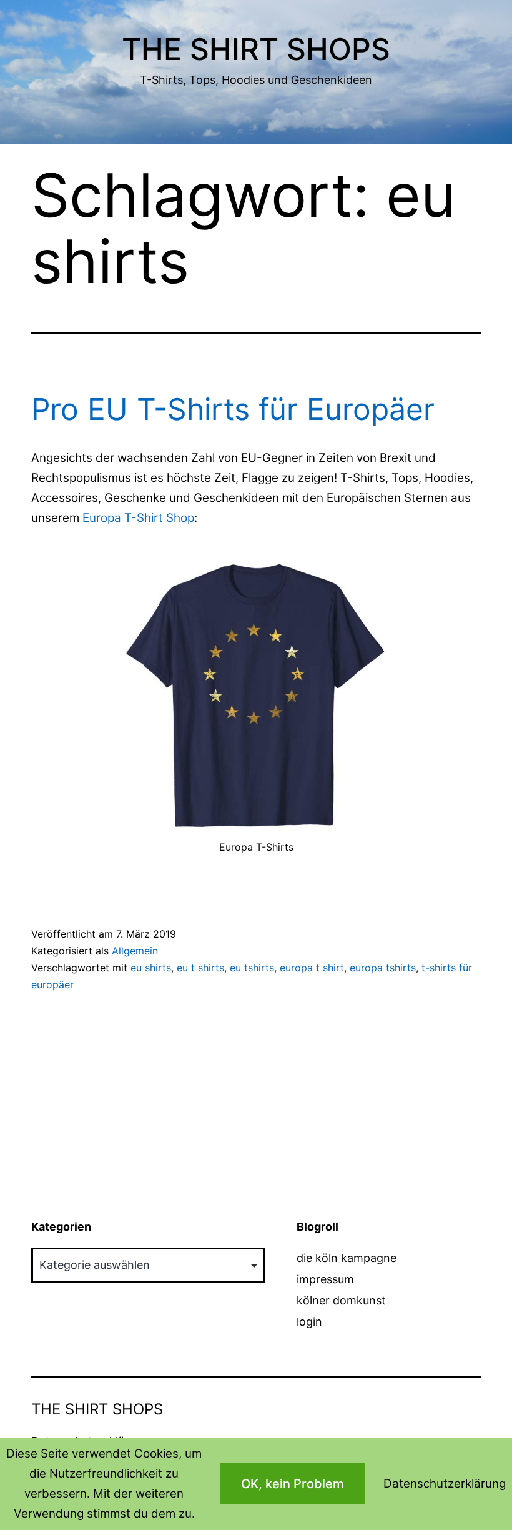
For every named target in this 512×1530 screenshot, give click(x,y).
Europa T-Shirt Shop (138, 518)
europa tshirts (383, 967)
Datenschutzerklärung (444, 1483)
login (309, 1321)
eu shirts (150, 967)
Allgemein (135, 950)
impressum (325, 1279)
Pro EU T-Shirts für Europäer (233, 409)
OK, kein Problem (292, 1483)
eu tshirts (252, 967)
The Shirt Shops (256, 49)
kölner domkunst (341, 1300)
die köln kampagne (346, 1257)
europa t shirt (312, 967)
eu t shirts (200, 967)
